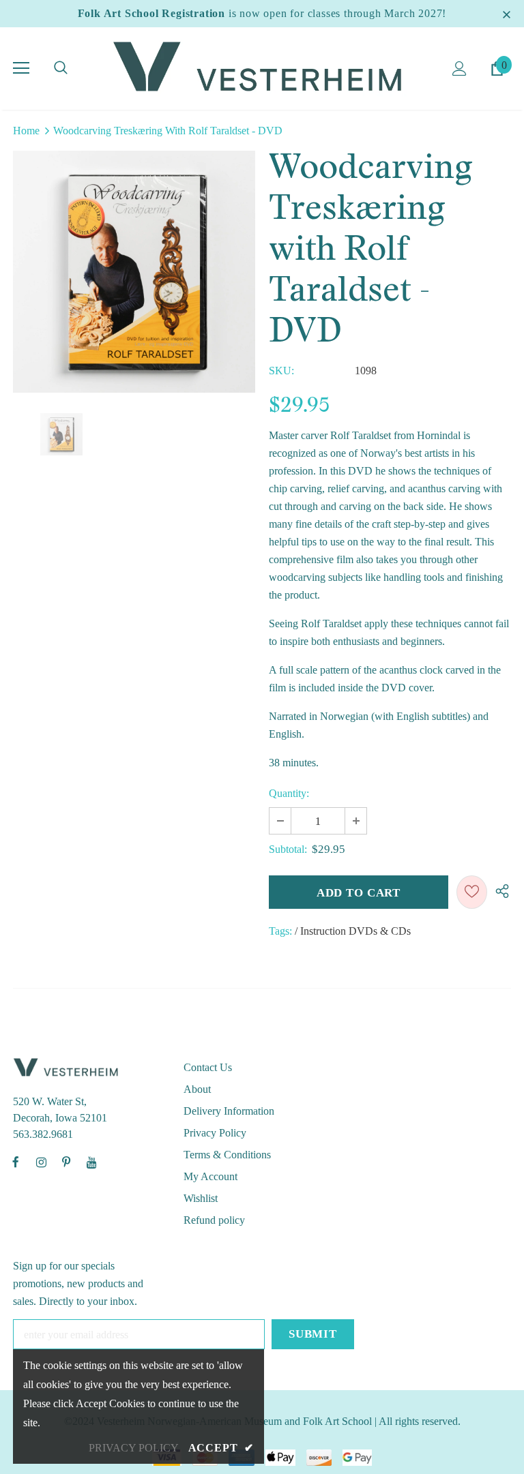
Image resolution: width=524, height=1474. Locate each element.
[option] (134, 272)
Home (26, 130)
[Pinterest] (66, 1161)
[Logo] (262, 68)
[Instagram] (41, 1161)
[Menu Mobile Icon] (21, 68)
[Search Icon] (61, 68)
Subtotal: (288, 849)
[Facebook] (15, 1161)
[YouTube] (91, 1161)
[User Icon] (459, 68)
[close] (506, 13)
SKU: (281, 370)
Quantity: (289, 793)
